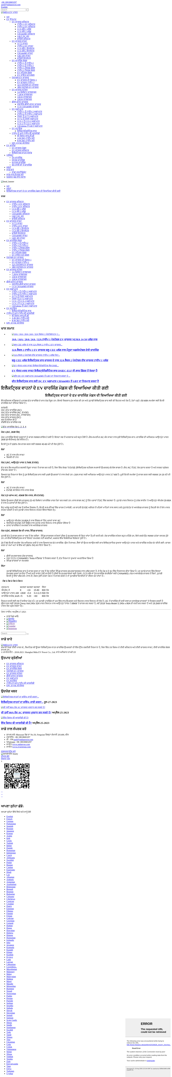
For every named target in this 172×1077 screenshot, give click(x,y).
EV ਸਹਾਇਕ (17, 128)
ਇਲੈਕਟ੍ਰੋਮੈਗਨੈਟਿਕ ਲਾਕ (27, 131)
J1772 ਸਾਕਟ (22, 43)
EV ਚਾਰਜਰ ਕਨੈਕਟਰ (20, 22)
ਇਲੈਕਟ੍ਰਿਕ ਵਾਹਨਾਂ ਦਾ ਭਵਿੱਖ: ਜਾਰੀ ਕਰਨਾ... (22, 702)
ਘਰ (7, 17)
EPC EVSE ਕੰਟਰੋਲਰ (20, 143)
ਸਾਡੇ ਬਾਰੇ (10, 170)
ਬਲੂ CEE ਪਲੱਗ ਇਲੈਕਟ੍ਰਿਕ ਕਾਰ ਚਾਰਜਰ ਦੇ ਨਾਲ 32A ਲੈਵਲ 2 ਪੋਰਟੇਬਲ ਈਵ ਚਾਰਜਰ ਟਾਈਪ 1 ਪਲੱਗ (60, 360)
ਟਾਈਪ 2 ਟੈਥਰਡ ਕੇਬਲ (26, 70)
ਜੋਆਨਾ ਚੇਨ (5, 759)
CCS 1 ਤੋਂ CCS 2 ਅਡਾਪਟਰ (28, 121)
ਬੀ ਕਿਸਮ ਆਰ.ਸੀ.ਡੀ (25, 136)
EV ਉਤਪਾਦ (11, 19)
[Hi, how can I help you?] (3, 800)
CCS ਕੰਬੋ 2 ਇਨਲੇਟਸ (25, 51)
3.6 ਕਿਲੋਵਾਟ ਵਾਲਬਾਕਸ (26, 92)
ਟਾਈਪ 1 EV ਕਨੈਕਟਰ (26, 24)
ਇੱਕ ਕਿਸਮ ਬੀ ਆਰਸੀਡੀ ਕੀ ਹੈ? (16, 723)
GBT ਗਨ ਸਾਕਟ (24, 56)
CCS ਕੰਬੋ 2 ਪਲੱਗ (24, 31)
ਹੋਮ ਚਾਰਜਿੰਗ (17, 157)
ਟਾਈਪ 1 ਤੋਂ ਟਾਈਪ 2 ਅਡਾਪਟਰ (29, 111)
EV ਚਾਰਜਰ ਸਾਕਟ (19, 41)
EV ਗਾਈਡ (10, 145)
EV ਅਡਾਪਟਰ (17, 109)
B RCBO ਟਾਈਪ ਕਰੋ (26, 140)
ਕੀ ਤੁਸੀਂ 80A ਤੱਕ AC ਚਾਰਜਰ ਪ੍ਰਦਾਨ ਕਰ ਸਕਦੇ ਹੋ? (26, 712)
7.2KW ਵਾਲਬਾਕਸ (25, 94)
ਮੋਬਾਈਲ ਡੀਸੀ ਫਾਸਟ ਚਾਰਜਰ (29, 104)
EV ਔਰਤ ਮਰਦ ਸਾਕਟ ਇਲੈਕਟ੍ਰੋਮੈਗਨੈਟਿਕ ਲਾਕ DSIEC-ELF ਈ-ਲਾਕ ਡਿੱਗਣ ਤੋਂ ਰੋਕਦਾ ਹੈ (54, 370)
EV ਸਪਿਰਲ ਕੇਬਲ (24, 73)
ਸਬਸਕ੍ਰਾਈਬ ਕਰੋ (8, 751)
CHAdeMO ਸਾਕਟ (25, 53)
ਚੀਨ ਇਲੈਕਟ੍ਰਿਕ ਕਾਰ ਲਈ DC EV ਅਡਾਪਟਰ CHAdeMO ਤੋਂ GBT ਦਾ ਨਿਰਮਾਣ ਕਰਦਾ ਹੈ (55, 381)
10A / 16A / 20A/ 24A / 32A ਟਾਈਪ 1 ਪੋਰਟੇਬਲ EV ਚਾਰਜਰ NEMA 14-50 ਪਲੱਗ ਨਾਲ (54, 339)
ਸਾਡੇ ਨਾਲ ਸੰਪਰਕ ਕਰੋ (15, 174)
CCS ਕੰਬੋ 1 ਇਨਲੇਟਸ (25, 48)
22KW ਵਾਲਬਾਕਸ (24, 99)
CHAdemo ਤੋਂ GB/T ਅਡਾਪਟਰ (29, 126)
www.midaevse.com (21, 744)
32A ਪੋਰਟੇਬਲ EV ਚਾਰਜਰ (27, 85)
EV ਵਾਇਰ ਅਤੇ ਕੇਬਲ (26, 75)
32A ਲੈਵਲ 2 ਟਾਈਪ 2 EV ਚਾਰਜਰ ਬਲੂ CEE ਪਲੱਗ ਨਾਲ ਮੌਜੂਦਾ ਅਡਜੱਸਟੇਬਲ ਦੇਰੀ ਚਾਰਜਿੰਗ (55, 350)
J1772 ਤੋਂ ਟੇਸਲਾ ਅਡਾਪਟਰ (27, 119)
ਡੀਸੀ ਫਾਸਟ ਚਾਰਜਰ (20, 102)
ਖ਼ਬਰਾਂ (8, 167)
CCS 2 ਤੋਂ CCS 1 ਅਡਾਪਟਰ (28, 123)
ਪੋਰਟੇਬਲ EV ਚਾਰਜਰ (20, 77)
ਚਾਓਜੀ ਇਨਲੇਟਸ (24, 58)
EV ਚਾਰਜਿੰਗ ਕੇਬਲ (19, 60)
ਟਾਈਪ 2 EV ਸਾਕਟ (25, 46)
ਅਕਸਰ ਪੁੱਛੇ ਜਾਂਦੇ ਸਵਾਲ (16, 177)
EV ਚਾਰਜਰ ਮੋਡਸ (19, 148)
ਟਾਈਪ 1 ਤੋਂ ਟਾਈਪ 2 (25, 63)
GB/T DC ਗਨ (23, 36)
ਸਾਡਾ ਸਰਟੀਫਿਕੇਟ (19, 172)
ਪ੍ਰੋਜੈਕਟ (9, 155)
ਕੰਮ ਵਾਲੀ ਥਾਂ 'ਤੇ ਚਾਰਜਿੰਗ (22, 165)
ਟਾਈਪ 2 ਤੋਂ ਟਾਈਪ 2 (25, 65)
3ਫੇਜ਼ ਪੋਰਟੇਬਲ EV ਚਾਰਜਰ (28, 87)
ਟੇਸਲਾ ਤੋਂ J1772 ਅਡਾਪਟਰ (27, 116)
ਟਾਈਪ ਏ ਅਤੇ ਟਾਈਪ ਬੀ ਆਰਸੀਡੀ (26, 133)
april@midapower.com (23, 739)
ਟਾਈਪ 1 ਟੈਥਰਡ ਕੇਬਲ (26, 68)
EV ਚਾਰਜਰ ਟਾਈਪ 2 (25, 82)
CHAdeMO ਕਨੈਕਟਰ (26, 34)
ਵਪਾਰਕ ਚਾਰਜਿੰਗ (19, 162)
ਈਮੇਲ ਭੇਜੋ (5, 756)
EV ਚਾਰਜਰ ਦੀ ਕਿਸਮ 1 (27, 80)
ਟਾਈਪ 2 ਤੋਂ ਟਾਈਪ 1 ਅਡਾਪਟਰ (29, 114)
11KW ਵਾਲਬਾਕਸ (24, 97)
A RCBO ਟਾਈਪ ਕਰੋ (26, 138)
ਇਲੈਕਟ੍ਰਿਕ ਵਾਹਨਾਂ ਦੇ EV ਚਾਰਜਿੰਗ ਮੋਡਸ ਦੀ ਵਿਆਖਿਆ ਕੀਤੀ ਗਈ (33, 191)
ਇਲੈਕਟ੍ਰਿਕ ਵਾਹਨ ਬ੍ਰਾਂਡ (22, 153)
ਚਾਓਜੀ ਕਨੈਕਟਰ (23, 39)
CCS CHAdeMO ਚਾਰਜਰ (28, 107)
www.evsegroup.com (21, 747)
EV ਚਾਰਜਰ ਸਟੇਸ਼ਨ (20, 90)
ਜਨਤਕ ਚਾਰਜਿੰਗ (18, 160)
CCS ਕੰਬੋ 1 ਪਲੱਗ (24, 29)
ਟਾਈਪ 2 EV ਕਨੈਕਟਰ (26, 26)
